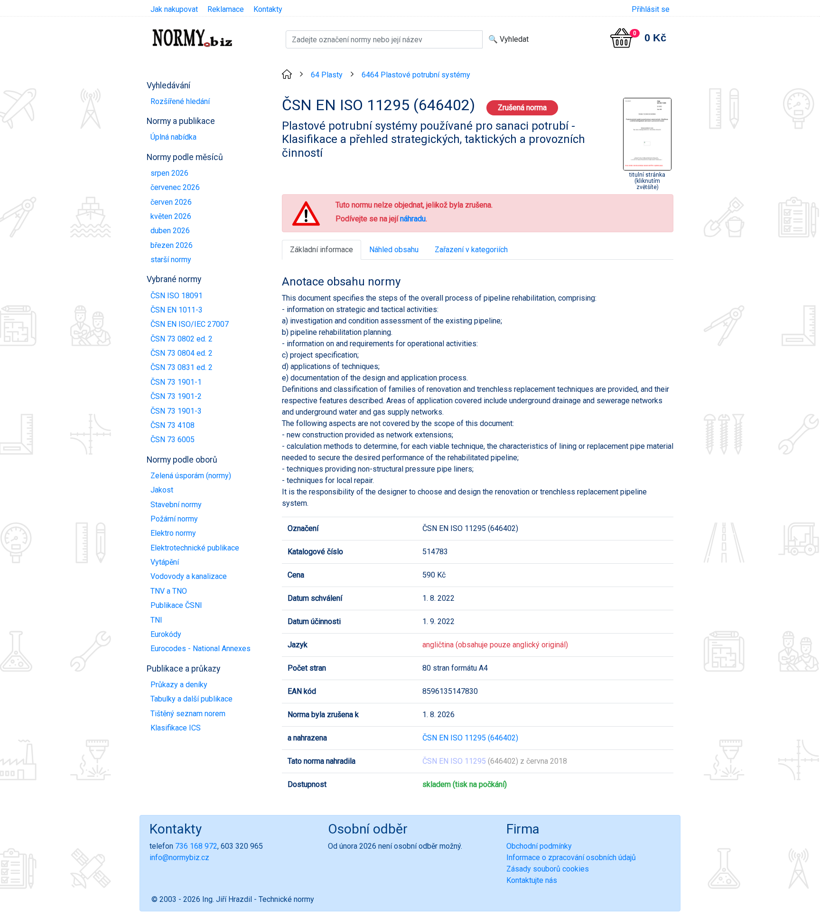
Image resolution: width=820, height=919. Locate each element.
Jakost (161, 489)
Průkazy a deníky (178, 684)
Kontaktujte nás (531, 880)
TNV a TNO (168, 591)
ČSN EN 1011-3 (176, 309)
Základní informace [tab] (321, 249)
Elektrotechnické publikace (194, 547)
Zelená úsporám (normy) (190, 475)
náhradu (413, 218)
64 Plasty (327, 74)
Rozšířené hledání (180, 101)
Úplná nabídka (173, 137)
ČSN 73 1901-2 (176, 396)
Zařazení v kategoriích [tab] (471, 249)
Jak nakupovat (174, 9)
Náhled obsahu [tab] (394, 249)
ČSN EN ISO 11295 (454, 761)
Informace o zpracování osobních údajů (571, 857)
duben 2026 (170, 230)
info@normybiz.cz (179, 857)
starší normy (170, 259)
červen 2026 (171, 202)
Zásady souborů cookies (547, 868)
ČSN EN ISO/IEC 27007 (189, 324)
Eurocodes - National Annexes (200, 648)
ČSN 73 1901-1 (176, 382)
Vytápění (164, 562)
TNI (156, 620)
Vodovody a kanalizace (188, 576)
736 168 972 (196, 846)
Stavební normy (176, 504)
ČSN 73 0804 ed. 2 (181, 353)
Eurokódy (165, 634)
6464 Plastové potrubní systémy (416, 74)
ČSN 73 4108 (172, 425)
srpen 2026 (169, 173)
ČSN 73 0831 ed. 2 (181, 367)
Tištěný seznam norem (187, 713)
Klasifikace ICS (175, 727)
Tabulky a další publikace (191, 698)
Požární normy (174, 518)
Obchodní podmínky (539, 846)
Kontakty (267, 9)
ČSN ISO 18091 (176, 295)
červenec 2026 (175, 187)
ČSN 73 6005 (172, 439)
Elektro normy (173, 533)
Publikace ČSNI (176, 605)
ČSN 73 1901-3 (176, 411)
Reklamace (225, 9)
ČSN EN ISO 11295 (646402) (470, 737)
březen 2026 (171, 245)
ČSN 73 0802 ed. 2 (181, 338)
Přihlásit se (651, 9)
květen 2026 (170, 216)
